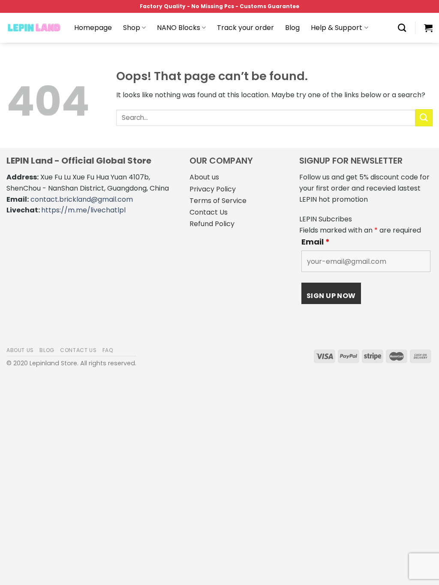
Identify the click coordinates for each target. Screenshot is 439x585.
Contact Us (208, 212)
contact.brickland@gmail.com (81, 199)
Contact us (78, 350)
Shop (131, 28)
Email (315, 242)
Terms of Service (218, 201)
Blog (292, 28)
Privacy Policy (212, 189)
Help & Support (336, 28)
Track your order (245, 28)
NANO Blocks (178, 28)
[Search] (402, 27)
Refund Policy (212, 224)
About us (204, 177)
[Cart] (428, 27)
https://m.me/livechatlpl (83, 210)
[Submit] (424, 117)
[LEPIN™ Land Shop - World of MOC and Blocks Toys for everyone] (33, 27)
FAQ (108, 350)
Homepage (93, 28)
